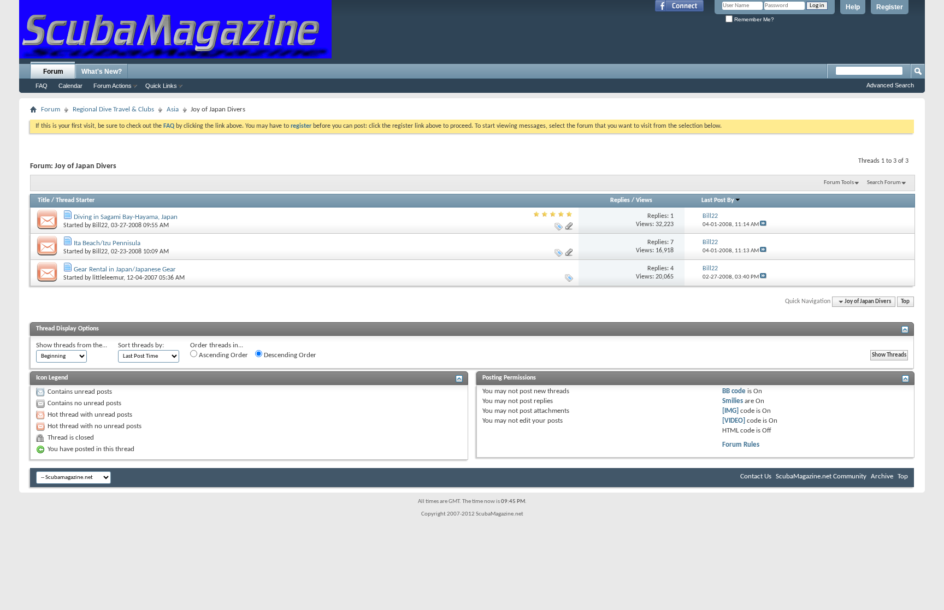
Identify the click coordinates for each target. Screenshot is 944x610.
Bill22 (100, 225)
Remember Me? (753, 19)
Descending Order (289, 355)
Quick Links (161, 85)
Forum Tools (839, 183)
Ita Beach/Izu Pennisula (107, 243)
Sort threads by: (141, 345)
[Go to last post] (763, 225)
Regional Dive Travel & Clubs (113, 109)
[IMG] (730, 410)
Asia (173, 109)
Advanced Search (890, 85)
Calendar (70, 85)
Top (905, 302)
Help (853, 7)
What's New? (101, 71)
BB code (734, 391)
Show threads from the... (71, 345)
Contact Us (755, 476)
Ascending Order (222, 355)
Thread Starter (75, 200)
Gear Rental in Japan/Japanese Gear (125, 269)
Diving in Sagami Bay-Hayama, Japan (126, 217)
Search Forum (884, 183)
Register (889, 7)
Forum (53, 71)
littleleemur (107, 278)
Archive (882, 476)
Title (44, 200)
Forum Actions (112, 85)
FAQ (42, 85)
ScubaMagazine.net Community (821, 476)
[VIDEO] (733, 420)
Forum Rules (740, 444)
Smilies (732, 401)
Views (644, 200)
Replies (620, 200)
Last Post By (717, 200)
